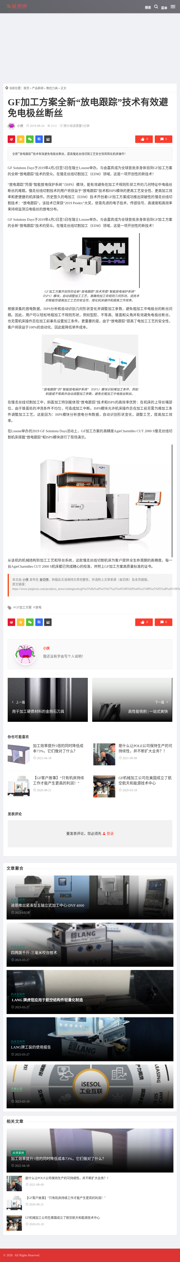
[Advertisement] (90, 46)
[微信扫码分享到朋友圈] (30, 139)
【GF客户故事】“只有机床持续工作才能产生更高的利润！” (65, 1198)
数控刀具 (52, 88)
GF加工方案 (23, 607)
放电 (38, 607)
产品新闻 (37, 88)
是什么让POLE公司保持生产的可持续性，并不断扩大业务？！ (67, 1178)
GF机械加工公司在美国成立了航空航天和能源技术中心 (62, 1217)
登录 (110, 833)
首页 (26, 88)
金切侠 (44, 579)
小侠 (20, 126)
